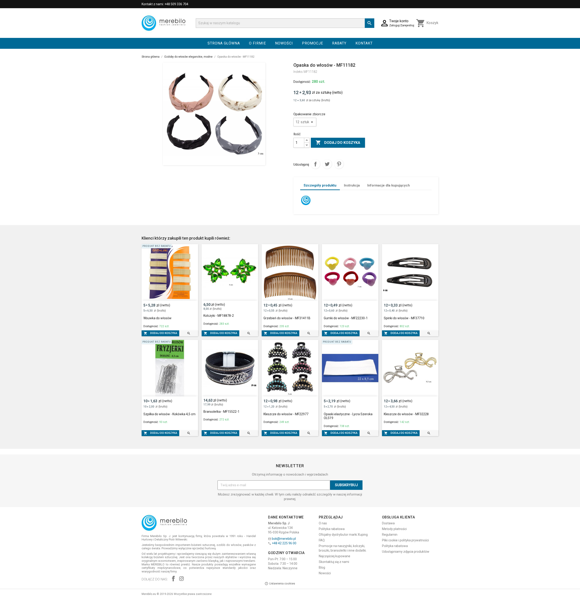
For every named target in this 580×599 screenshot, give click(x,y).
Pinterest (338, 164)
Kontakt (364, 43)
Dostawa (388, 523)
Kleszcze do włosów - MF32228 (406, 414)
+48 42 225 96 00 (284, 543)
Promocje (312, 43)
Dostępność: (302, 81)
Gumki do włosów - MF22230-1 (346, 318)
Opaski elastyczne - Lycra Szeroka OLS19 (348, 416)
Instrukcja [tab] (352, 185)
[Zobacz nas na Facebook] (173, 579)
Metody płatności (394, 529)
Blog (322, 567)
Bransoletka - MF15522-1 (221, 411)
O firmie (257, 43)
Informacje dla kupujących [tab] (388, 185)
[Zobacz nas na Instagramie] (181, 579)
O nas (323, 523)
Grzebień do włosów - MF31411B (286, 318)
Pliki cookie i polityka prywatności (405, 540)
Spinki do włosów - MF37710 (404, 318)
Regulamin (389, 534)
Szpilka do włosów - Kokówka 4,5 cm (169, 414)
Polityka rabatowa (332, 529)
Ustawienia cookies (282, 583)
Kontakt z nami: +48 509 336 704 (165, 4)
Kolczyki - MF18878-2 (218, 315)
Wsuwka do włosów (157, 318)
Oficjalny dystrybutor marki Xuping (343, 534)
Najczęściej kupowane (334, 556)
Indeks (298, 72)
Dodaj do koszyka (338, 142)
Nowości (284, 43)
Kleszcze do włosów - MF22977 (285, 414)
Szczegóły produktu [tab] (320, 185)
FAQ (322, 540)
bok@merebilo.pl (284, 538)
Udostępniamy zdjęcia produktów (405, 551)
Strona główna (224, 43)
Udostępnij (315, 164)
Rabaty (339, 43)
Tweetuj (327, 164)
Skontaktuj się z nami (334, 562)
